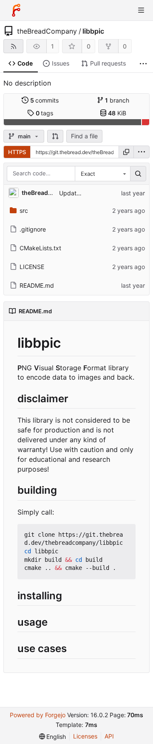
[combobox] (102, 173)
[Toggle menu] (141, 10)
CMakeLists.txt (40, 248)
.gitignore (33, 229)
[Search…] (138, 173)
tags (45, 113)
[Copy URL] (126, 152)
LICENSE (32, 266)
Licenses (85, 736)
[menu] (141, 152)
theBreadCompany (47, 31)
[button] (55, 136)
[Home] (16, 10)
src (24, 210)
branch (117, 100)
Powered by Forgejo (37, 714)
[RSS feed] (13, 46)
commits (44, 100)
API (109, 736)
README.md (37, 285)
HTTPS (17, 152)
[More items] (143, 63)
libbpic (93, 31)
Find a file (84, 136)
